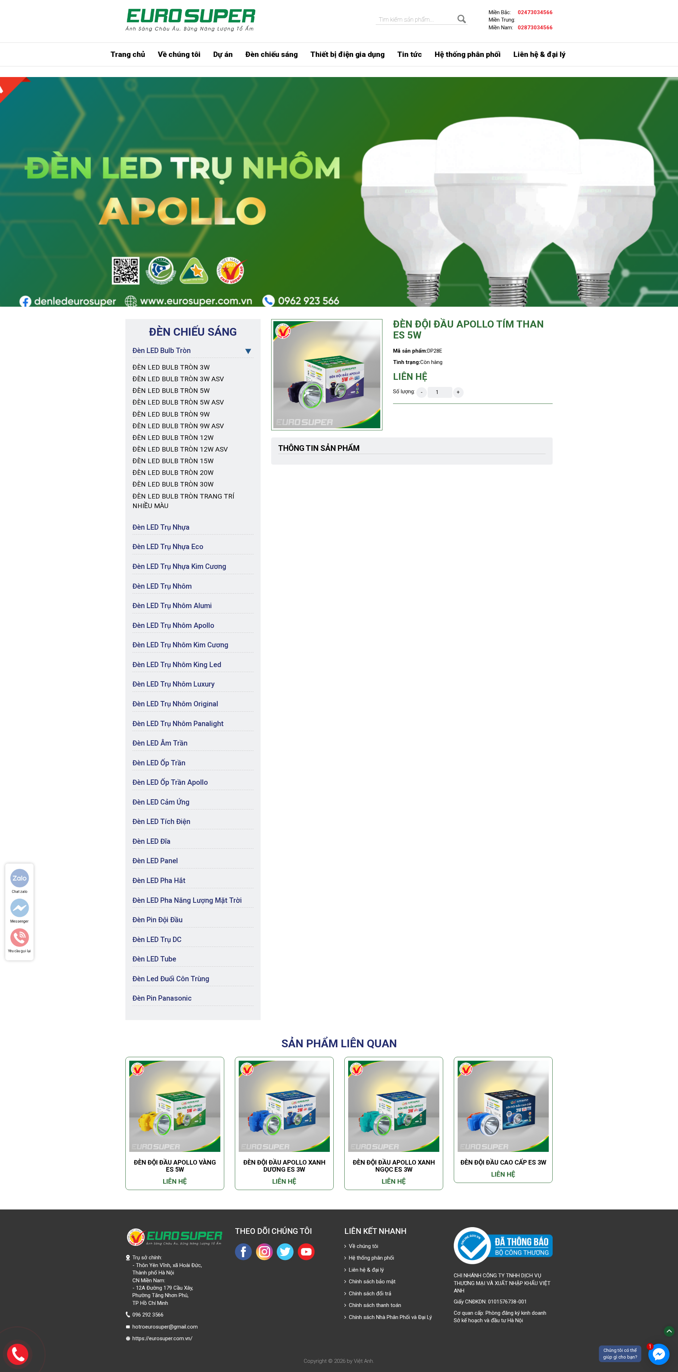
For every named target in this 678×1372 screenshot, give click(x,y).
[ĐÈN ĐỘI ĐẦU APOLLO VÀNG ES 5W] (174, 1106)
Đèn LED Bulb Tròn (161, 350)
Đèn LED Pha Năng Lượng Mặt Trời (187, 900)
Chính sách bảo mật (371, 1281)
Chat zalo (19, 892)
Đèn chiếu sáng (271, 54)
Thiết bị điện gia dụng (347, 54)
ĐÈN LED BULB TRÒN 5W (171, 391)
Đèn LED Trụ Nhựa (161, 527)
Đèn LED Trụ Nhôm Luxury (173, 684)
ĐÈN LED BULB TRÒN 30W (173, 484)
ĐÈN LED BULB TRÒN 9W (171, 414)
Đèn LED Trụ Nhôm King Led (176, 664)
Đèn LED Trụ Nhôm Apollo (173, 625)
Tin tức (409, 54)
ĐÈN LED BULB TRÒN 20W (173, 473)
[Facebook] (243, 1251)
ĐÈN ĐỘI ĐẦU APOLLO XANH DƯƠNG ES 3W (284, 1166)
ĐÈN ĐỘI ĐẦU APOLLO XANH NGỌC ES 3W (394, 1166)
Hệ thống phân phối (468, 54)
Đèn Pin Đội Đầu (157, 919)
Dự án (223, 54)
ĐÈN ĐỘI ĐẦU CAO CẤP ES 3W (503, 1162)
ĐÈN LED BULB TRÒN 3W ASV (178, 379)
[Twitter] (285, 1251)
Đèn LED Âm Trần (160, 743)
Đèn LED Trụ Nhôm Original (175, 704)
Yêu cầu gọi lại (19, 951)
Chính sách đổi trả (368, 1293)
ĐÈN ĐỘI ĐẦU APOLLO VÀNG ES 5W (175, 1166)
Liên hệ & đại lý (539, 54)
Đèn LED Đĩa (151, 841)
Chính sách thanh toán (373, 1305)
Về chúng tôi (179, 54)
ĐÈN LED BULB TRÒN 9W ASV (178, 426)
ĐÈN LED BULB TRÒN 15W (173, 461)
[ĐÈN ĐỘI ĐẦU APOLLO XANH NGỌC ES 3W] (393, 1106)
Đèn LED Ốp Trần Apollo (170, 782)
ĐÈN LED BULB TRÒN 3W (171, 367)
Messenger (19, 921)
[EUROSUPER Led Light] (190, 20)
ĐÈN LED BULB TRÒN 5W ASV (178, 402)
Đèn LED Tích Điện (161, 821)
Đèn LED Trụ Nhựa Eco (167, 546)
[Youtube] (306, 1251)
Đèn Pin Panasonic (162, 998)
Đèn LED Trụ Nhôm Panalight (178, 723)
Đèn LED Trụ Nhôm (162, 586)
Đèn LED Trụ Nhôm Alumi (172, 605)
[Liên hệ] (18, 1353)
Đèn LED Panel (155, 860)
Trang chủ (128, 54)
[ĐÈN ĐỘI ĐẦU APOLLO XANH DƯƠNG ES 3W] (284, 1106)
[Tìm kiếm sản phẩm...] (462, 19)
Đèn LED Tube (154, 959)
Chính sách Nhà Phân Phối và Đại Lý (389, 1317)
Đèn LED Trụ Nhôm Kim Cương (180, 645)
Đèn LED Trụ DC (157, 939)
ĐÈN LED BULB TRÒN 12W (173, 438)
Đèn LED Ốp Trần (158, 763)
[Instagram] (264, 1251)
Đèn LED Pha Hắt (158, 880)
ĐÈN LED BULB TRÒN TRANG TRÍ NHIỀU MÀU (183, 501)
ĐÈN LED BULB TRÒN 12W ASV (180, 449)
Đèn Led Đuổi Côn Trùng (170, 978)
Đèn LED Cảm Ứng (161, 802)
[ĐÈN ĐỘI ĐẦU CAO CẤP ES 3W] (503, 1106)
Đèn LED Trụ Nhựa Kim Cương (179, 566)
